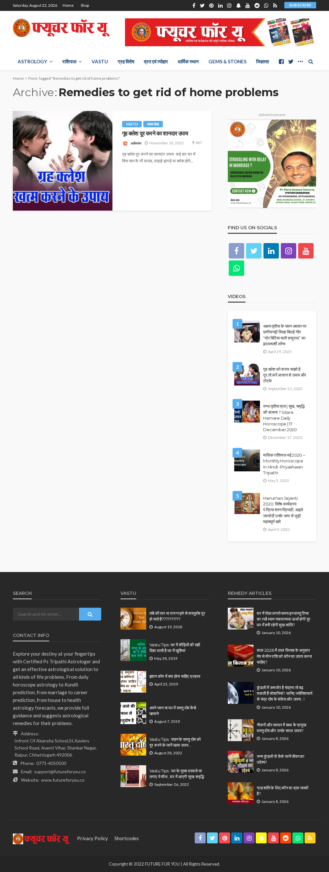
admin (136, 143)
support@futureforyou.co (60, 771)
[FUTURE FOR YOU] (62, 27)
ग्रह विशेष (126, 61)
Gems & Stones (227, 61)
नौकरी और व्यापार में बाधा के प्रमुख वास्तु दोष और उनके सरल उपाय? (281, 727)
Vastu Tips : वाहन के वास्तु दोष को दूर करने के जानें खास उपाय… (175, 742)
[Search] (310, 61)
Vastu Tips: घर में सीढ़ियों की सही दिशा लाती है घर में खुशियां (174, 647)
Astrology (32, 61)
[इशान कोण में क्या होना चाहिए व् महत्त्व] (133, 682)
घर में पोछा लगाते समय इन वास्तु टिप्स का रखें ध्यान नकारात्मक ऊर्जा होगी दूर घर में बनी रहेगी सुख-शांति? (283, 619)
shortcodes (126, 838)
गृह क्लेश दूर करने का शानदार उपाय (155, 133)
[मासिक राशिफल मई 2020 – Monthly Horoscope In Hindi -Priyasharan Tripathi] (247, 460)
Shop (85, 5)
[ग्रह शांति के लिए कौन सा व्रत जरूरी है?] (240, 793)
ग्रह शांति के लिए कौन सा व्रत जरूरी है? (282, 790)
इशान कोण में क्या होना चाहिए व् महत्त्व (174, 676)
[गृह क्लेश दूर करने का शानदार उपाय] (62, 161)
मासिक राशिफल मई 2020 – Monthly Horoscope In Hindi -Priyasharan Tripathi (284, 463)
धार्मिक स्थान (188, 61)
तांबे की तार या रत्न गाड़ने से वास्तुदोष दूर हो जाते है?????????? (177, 616)
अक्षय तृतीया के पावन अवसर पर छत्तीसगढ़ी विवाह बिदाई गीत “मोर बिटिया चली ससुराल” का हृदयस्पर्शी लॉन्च (285, 334)
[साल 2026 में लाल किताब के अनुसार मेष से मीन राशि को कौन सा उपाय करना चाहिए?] (240, 656)
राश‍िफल (69, 61)
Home (68, 5)
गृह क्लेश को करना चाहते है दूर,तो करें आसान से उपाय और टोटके (284, 375)
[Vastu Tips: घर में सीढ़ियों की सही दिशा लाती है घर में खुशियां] (133, 650)
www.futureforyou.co (62, 780)
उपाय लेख (153, 124)
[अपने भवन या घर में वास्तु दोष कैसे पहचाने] (133, 713)
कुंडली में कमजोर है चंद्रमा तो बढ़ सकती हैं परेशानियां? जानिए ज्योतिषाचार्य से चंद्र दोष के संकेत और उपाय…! (284, 693)
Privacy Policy (92, 838)
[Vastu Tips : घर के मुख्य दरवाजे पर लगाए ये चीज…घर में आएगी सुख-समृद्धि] (133, 776)
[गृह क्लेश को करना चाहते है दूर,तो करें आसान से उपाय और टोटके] (247, 375)
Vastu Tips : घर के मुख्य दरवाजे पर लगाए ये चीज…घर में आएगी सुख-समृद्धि (176, 773)
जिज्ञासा (262, 61)
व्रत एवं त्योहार (156, 61)
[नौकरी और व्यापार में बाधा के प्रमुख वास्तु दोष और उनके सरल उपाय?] (240, 730)
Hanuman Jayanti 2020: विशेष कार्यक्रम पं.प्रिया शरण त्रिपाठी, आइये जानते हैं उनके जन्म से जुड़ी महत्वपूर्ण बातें (283, 509)
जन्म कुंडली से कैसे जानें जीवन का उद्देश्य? (280, 759)
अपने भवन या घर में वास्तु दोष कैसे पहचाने (172, 710)
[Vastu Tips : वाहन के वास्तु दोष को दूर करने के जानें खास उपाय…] (133, 745)
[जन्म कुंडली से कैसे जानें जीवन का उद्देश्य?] (240, 762)
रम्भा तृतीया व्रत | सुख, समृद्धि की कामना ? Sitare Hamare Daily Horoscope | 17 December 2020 (284, 418)
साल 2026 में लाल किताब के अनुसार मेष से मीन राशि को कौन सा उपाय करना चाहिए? (284, 656)
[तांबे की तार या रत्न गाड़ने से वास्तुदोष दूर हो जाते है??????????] (133, 619)
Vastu (100, 61)
